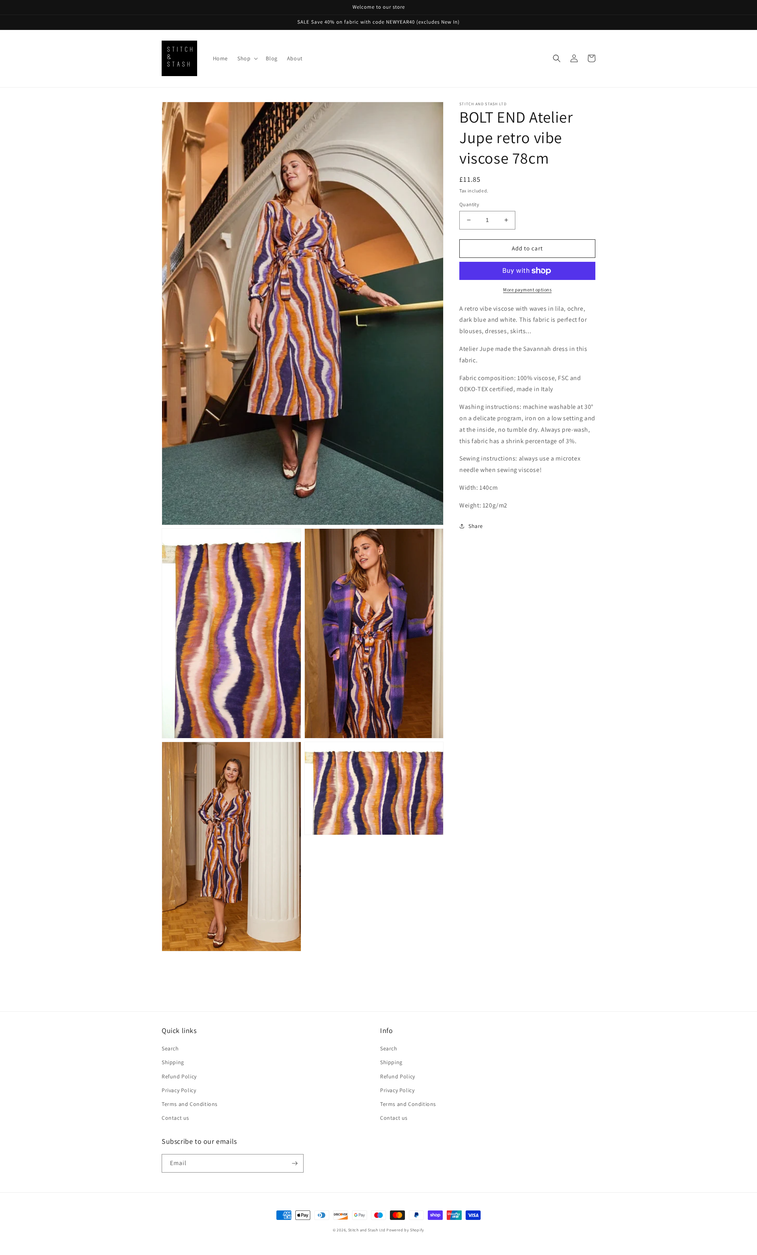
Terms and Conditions (190, 1104)
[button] (247, 58)
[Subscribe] (294, 1163)
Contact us (175, 1117)
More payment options (527, 290)
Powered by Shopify (405, 1230)
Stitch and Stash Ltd (367, 1230)
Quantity (469, 204)
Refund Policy (179, 1076)
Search (170, 1048)
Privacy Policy (179, 1090)
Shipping (173, 1062)
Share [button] (475, 526)
